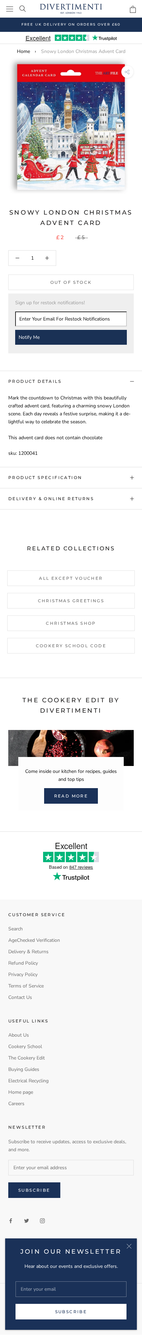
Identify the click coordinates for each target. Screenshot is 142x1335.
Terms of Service (26, 986)
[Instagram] (42, 1221)
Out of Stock (71, 282)
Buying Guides (23, 1069)
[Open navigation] (9, 8)
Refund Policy (23, 963)
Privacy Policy (23, 974)
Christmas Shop (71, 623)
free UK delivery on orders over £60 (71, 24)
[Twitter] (26, 1221)
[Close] (129, 1246)
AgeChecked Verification (34, 940)
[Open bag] (133, 9)
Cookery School (25, 1046)
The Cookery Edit (26, 1058)
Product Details (34, 381)
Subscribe (71, 1311)
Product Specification (45, 477)
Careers (16, 1103)
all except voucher (71, 578)
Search (15, 929)
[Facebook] (10, 1221)
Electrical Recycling (28, 1080)
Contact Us (20, 997)
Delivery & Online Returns (51, 498)
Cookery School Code (71, 645)
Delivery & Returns (28, 951)
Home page (20, 1092)
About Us (18, 1035)
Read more (71, 796)
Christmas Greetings (71, 600)
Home (23, 51)
